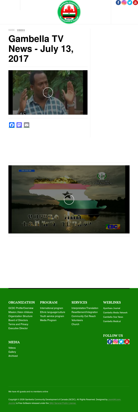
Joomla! (12, 403)
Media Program (48, 320)
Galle (11, 351)
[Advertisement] (115, 49)
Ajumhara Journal (111, 308)
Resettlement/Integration (85, 312)
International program (51, 308)
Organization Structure (20, 316)
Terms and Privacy (18, 324)
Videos (12, 347)
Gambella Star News (113, 317)
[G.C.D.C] (69, 12)
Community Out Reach (84, 316)
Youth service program (52, 316)
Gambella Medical (112, 321)
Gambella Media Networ (114, 312)
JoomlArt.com (114, 399)
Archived (13, 355)
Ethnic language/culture (52, 312)
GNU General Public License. (62, 403)
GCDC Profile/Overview (20, 308)
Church (75, 324)
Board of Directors (18, 320)
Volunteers (77, 320)
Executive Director (18, 328)
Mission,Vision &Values (20, 312)
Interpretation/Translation (85, 308)
